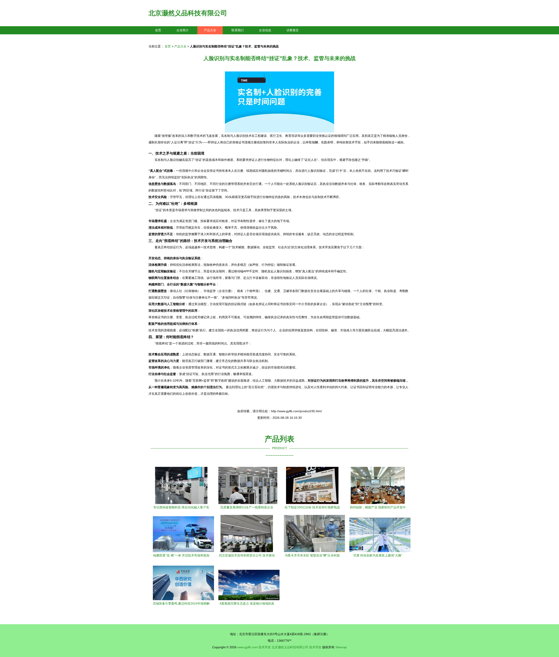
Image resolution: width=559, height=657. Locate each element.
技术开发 (265, 647)
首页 (158, 30)
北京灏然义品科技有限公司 (187, 13)
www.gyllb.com (247, 647)
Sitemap (341, 647)
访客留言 (292, 30)
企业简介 (182, 30)
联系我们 (237, 30)
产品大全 (210, 30)
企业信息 (265, 30)
